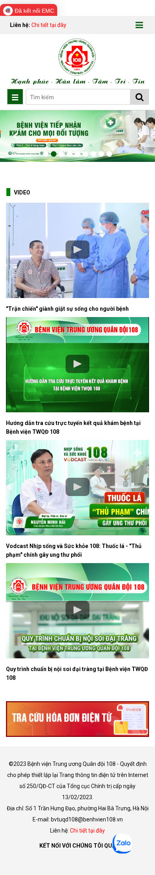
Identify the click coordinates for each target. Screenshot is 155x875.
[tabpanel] (77, 136)
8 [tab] (101, 154)
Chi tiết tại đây (48, 25)
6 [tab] (85, 154)
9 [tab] (109, 154)
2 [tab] (53, 154)
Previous (16, 136)
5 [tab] (77, 154)
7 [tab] (93, 154)
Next (139, 136)
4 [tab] (69, 154)
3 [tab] (61, 154)
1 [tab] (45, 154)
